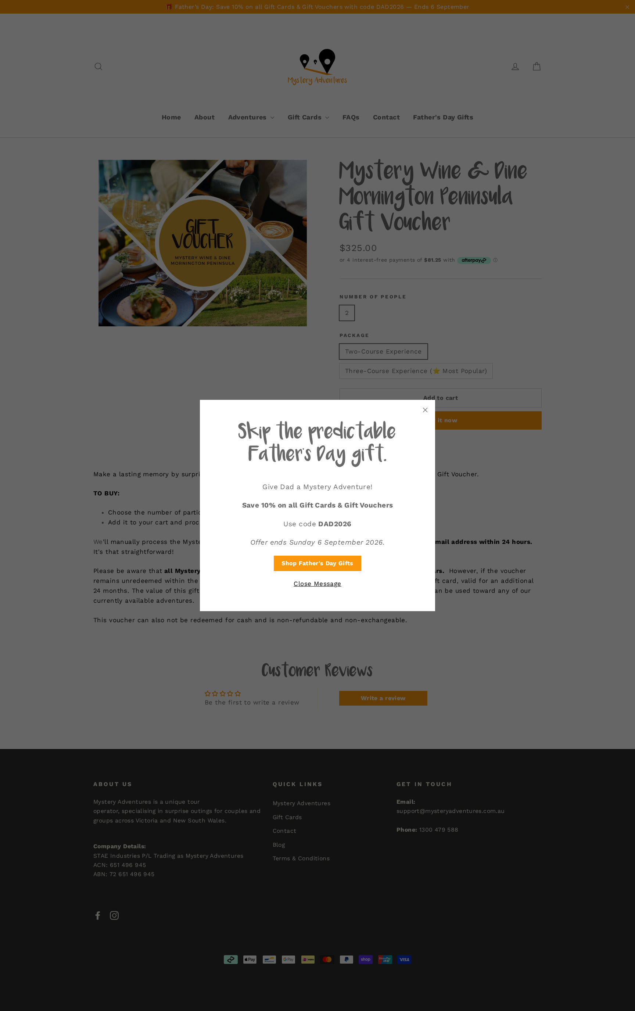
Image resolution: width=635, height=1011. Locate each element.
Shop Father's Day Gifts (317, 563)
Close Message (317, 583)
